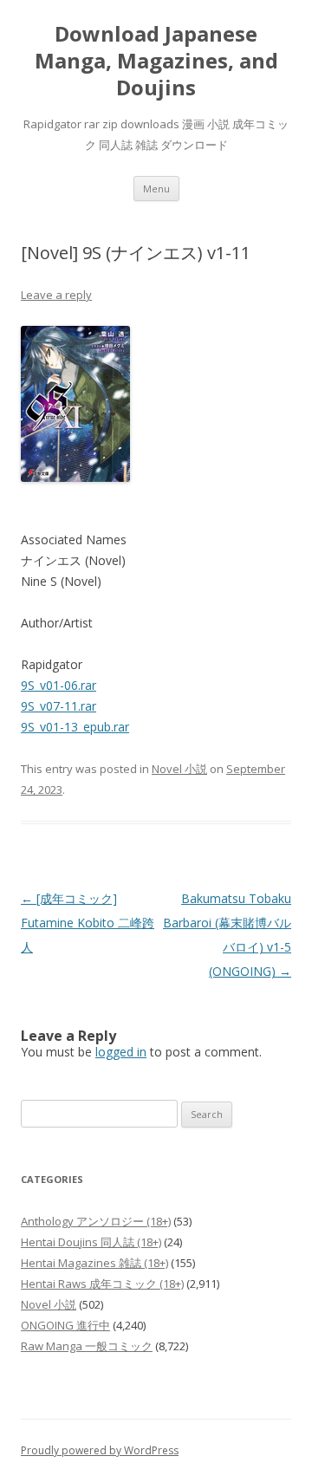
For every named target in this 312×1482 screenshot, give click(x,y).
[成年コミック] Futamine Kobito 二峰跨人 (87, 922)
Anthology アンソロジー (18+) (96, 1221)
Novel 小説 (179, 769)
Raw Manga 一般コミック (87, 1346)
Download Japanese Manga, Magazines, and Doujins (156, 61)
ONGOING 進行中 (65, 1325)
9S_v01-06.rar (58, 685)
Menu (156, 188)
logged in (120, 1051)
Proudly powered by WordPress (100, 1450)
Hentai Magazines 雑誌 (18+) (94, 1263)
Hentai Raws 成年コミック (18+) (102, 1283)
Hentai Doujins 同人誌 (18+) (91, 1242)
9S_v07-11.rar (58, 706)
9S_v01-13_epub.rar (75, 726)
